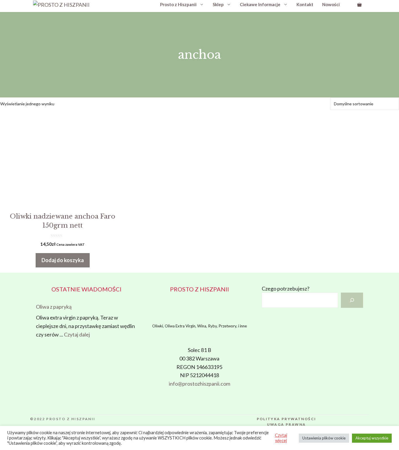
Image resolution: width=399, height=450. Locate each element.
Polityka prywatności (286, 419)
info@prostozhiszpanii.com (199, 383)
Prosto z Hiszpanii (178, 4)
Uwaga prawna (286, 424)
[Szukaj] (352, 300)
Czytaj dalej (77, 334)
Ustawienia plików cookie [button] (324, 438)
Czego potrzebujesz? (285, 288)
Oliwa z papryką (54, 306)
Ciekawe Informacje (260, 4)
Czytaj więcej (281, 438)
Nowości (331, 4)
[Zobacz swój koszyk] (359, 4)
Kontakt (304, 4)
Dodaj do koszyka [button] (62, 260)
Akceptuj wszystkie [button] (371, 438)
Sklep (218, 4)
